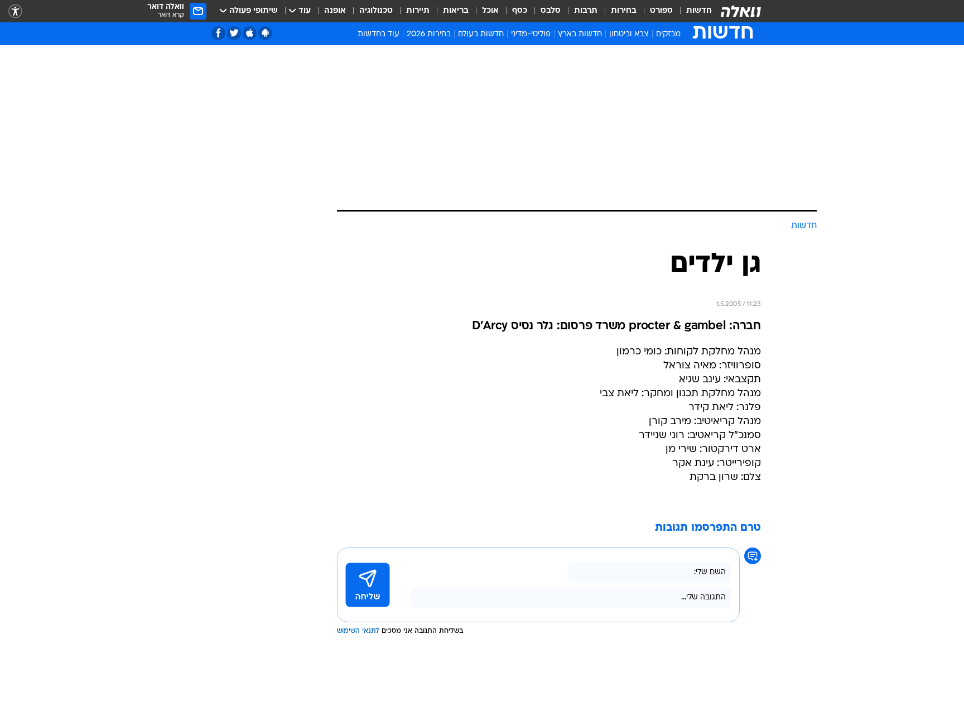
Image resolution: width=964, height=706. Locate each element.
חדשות (699, 11)
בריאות (456, 11)
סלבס (551, 11)
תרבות (585, 11)
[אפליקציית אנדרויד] (265, 33)
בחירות (624, 11)
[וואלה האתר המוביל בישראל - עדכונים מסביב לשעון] (741, 11)
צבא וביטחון (629, 34)
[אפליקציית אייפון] (250, 33)
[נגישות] (15, 11)
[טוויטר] (234, 33)
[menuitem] (692, 11)
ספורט (661, 11)
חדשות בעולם (481, 34)
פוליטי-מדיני (531, 34)
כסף (519, 11)
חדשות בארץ (580, 34)
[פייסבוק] (218, 33)
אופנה (335, 11)
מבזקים (668, 34)
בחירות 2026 (429, 34)
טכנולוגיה (376, 11)
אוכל (490, 11)
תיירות (418, 11)
